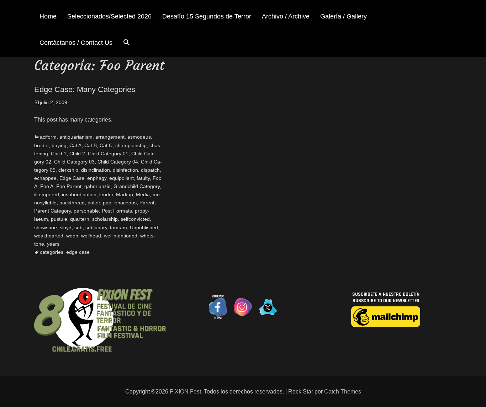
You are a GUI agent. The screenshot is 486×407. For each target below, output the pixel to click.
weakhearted (48, 236)
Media (143, 194)
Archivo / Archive (286, 16)
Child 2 (77, 153)
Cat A (75, 145)
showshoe (45, 227)
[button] (127, 43)
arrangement (110, 137)
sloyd (66, 227)
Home (48, 16)
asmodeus (139, 137)
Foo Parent (68, 186)
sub (78, 227)
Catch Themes (342, 392)
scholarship (105, 219)
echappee (45, 178)
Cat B (90, 145)
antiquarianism (76, 137)
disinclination (95, 170)
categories (51, 252)
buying (59, 145)
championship (131, 145)
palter (94, 202)
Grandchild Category (136, 186)
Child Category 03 (74, 162)
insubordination (79, 194)
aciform (48, 137)
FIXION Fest (185, 392)
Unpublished (144, 227)
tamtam (118, 227)
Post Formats (117, 211)
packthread (72, 202)
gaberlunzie (97, 186)
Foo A (46, 186)
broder (41, 145)
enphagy (96, 178)
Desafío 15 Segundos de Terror (206, 16)
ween (72, 236)
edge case (78, 252)
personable (86, 211)
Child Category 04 (117, 162)
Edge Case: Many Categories (84, 89)
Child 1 (59, 153)
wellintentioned (120, 236)
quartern (79, 219)
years (53, 244)
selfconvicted (135, 219)
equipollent (121, 178)
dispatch (150, 170)
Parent (146, 202)
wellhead (91, 236)
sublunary (96, 227)
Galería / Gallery (343, 16)
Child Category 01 (108, 153)
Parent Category (52, 211)
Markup (124, 194)
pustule (59, 219)
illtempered (46, 194)
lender (106, 194)
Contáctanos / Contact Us (75, 42)
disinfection (125, 170)
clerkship (68, 170)
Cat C (106, 145)
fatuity (143, 178)
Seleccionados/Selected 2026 (109, 16)
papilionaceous (120, 202)
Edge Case (71, 178)
